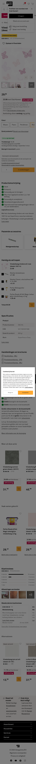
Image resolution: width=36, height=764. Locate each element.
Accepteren (25, 392)
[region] (18, 382)
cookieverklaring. (29, 387)
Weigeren (10, 392)
